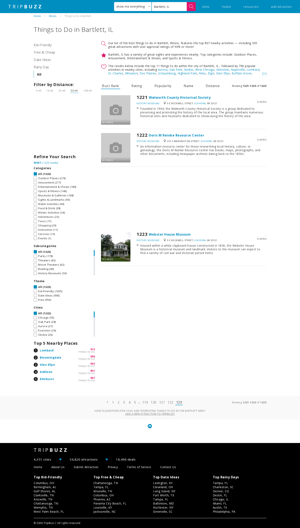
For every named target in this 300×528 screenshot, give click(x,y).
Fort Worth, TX (163, 495)
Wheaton (131, 73)
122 (170, 402)
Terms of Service (139, 467)
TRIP (25, 6)
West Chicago (204, 70)
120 (154, 402)
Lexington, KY (163, 483)
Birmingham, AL (45, 487)
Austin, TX (220, 507)
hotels (226, 6)
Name (188, 86)
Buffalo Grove (242, 73)
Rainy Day (41, 67)
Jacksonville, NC (104, 511)
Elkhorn (200, 103)
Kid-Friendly (43, 45)
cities (206, 6)
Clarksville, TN (44, 495)
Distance (213, 86)
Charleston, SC (223, 487)
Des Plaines (148, 73)
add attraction (281, 6)
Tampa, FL (101, 487)
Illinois (52, 16)
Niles (202, 73)
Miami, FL (220, 503)
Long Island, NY (164, 491)
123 (179, 402)
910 (92, 349)
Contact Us (168, 467)
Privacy (113, 467)
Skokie (188, 70)
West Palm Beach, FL (49, 511)
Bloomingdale (50, 357)
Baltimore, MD (163, 503)
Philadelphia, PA (224, 511)
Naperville (238, 70)
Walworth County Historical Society (180, 97)
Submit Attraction (86, 467)
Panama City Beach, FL (110, 503)
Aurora (163, 70)
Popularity (162, 86)
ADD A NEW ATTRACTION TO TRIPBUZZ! (150, 414)
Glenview (222, 70)
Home (37, 16)
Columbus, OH (44, 483)
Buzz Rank (110, 86)
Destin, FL (220, 495)
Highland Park (187, 73)
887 (92, 378)
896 (92, 356)
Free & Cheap (44, 52)
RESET (37, 162)
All (39, 74)
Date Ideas (42, 59)
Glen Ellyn (47, 365)
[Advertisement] (64, 124)
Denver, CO (221, 491)
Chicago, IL (221, 499)
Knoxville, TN (43, 499)
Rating (136, 86)
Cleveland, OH (163, 487)
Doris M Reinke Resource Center (176, 135)
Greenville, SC (162, 511)
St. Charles (115, 73)
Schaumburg (167, 73)
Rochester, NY (163, 507)
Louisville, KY (102, 507)
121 (162, 402)
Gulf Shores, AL (45, 491)
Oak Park (175, 70)
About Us (57, 467)
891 (92, 371)
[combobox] (132, 6)
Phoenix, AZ (102, 499)
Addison (46, 372)
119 (145, 402)
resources (251, 6)
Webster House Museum (170, 234)
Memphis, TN (43, 507)
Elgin (211, 73)
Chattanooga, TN (46, 503)
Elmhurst (47, 379)
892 (92, 363)
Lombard (47, 350)
